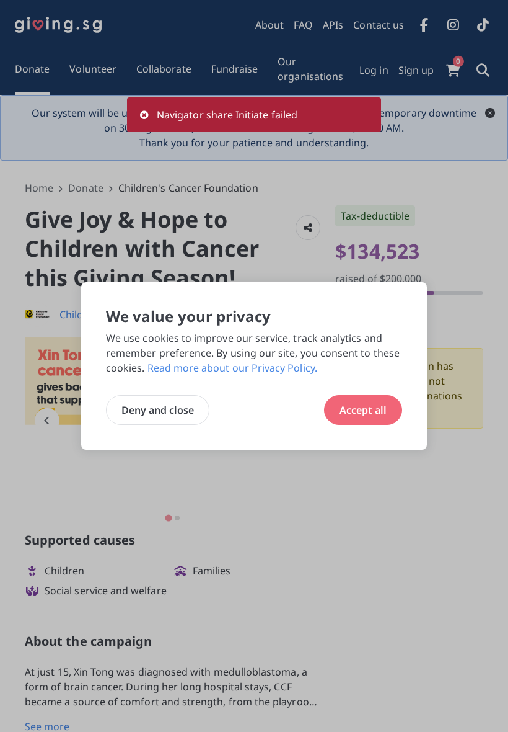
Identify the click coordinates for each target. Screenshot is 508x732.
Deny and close (157, 410)
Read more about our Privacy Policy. (232, 368)
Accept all (363, 410)
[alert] (254, 114)
